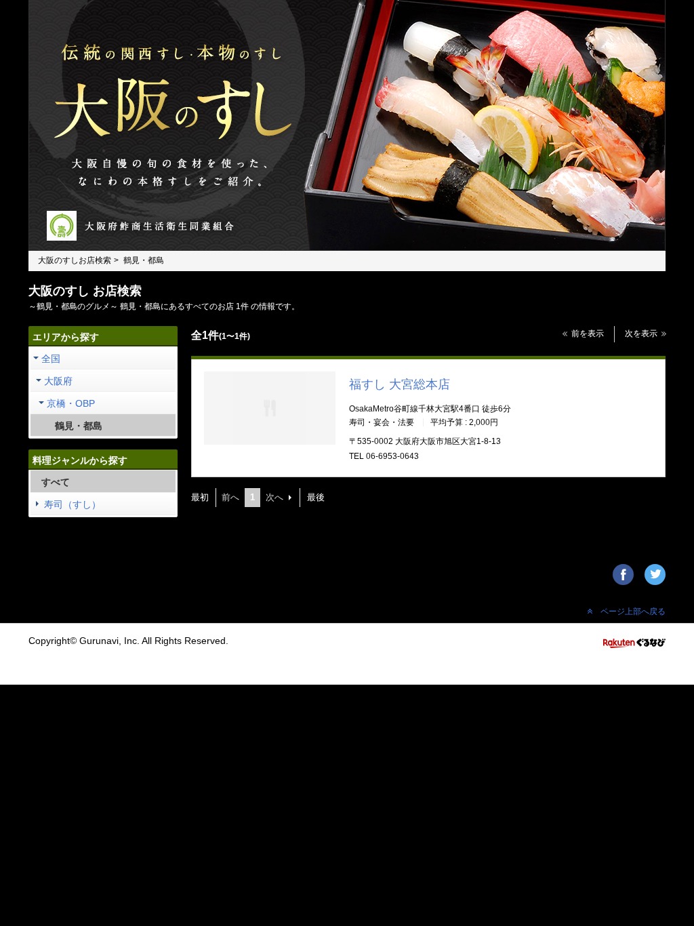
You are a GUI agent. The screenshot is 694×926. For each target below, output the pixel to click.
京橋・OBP (71, 403)
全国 (50, 358)
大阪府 (58, 381)
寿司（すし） (72, 504)
